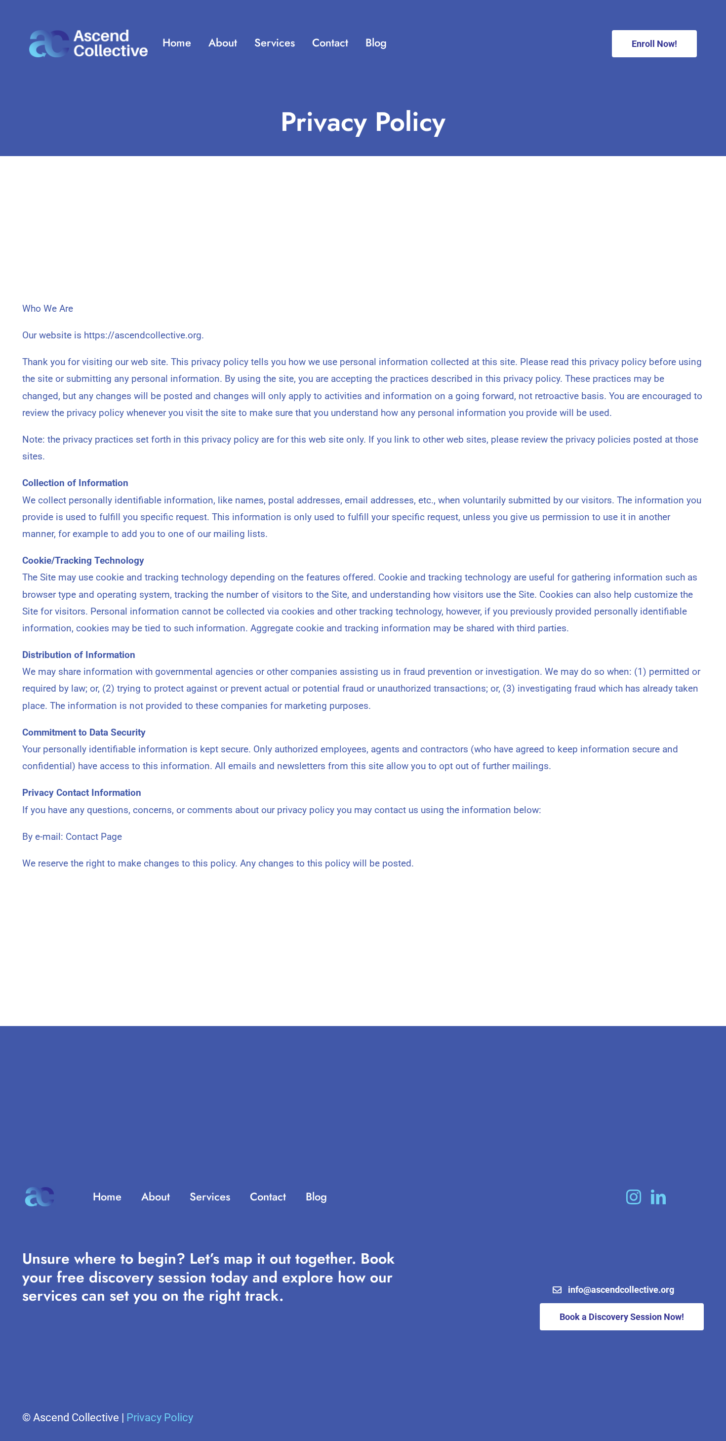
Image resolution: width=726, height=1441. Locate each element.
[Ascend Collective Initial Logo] (39, 1189)
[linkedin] (658, 1197)
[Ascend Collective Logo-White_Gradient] (88, 34)
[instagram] (633, 1197)
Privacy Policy (159, 1417)
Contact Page (94, 836)
